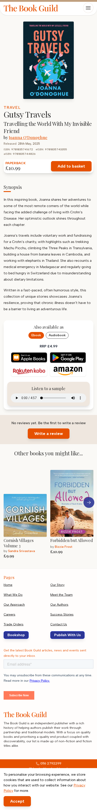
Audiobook (57, 335)
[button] (88, 502)
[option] (27, 512)
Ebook (36, 335)
